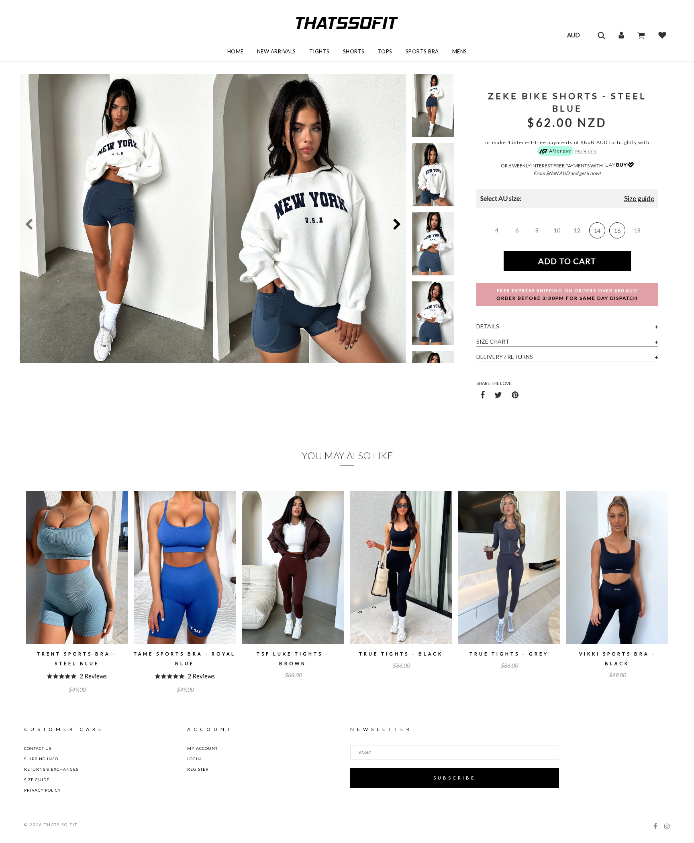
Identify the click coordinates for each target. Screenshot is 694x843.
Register (198, 769)
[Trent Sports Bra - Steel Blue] (77, 567)
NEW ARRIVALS (276, 51)
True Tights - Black (401, 653)
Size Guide (36, 779)
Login (194, 758)
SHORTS (354, 51)
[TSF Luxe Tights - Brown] (293, 567)
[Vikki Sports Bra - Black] (617, 567)
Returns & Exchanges (51, 769)
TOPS (385, 51)
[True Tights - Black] (401, 567)
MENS (459, 51)
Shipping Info (41, 758)
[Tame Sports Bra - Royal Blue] (185, 567)
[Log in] (621, 35)
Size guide (639, 198)
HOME (235, 51)
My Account (202, 748)
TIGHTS (319, 51)
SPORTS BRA (422, 51)
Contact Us (37, 748)
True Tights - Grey (509, 653)
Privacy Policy (42, 790)
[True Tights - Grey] (509, 567)
